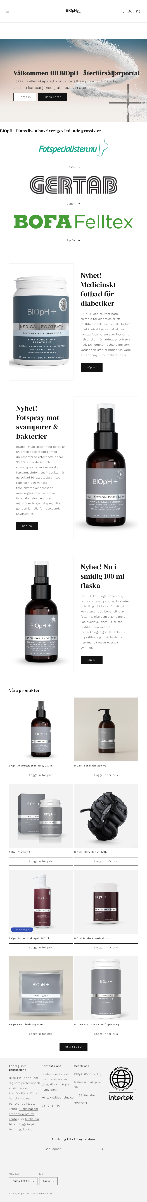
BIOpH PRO (23, 1194)
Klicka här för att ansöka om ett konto (23, 1114)
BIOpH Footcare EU (20, 852)
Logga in (25, 96)
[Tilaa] (102, 1149)
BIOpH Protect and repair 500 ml (29, 938)
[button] (7, 11)
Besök (71, 167)
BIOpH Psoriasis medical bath (92, 938)
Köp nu (92, 367)
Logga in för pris (41, 775)
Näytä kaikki (73, 1047)
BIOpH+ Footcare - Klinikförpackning (96, 1024)
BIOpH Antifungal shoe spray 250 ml (31, 765)
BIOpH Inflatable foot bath (90, 852)
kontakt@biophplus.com (59, 1097)
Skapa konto (52, 96)
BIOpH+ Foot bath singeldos (26, 1024)
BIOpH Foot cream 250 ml (90, 765)
